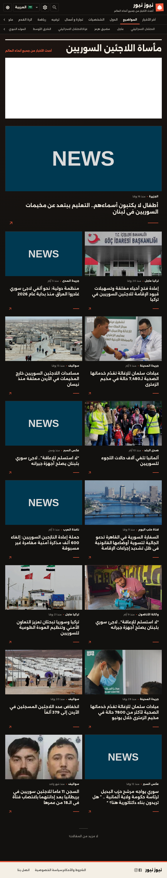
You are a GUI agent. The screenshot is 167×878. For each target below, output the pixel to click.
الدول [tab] (114, 19)
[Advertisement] (83, 88)
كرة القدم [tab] (25, 19)
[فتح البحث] (54, 7)
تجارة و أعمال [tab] (74, 19)
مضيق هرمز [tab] (102, 29)
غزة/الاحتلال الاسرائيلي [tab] (72, 29)
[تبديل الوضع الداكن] (7, 7)
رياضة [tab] (41, 19)
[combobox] (26, 7)
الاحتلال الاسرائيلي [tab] (143, 29)
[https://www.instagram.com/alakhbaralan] (136, 870)
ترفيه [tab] (55, 19)
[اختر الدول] (45, 7)
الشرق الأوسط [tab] (42, 29)
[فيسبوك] (140, 870)
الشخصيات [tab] (96, 19)
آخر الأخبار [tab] (149, 19)
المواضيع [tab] (130, 19)
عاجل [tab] (120, 29)
